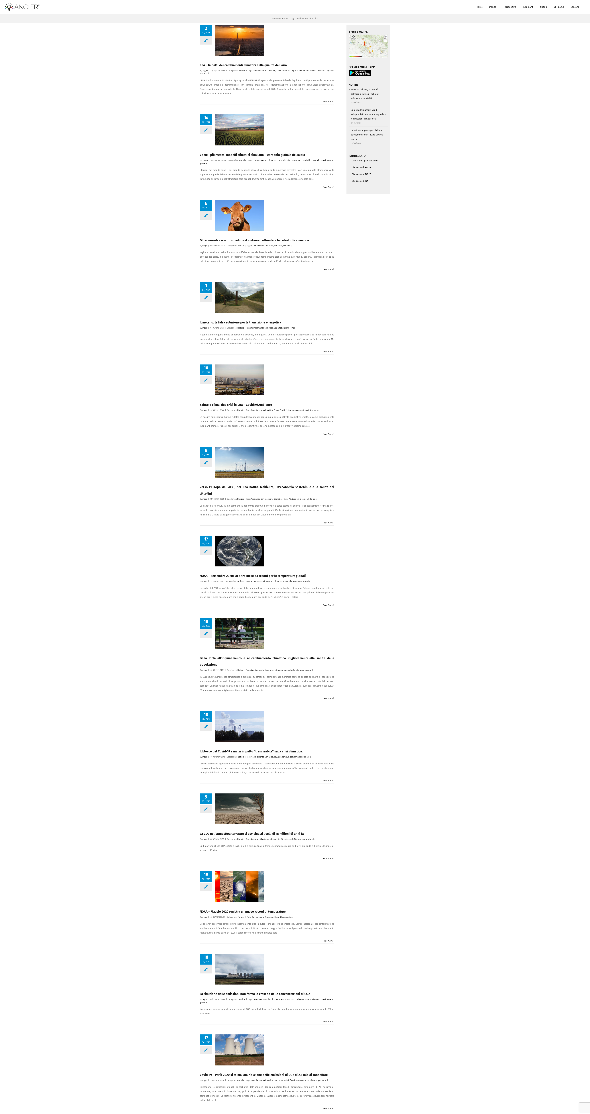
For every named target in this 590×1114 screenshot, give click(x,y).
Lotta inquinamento (283, 670)
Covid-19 (283, 410)
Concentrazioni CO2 (285, 999)
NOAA (285, 581)
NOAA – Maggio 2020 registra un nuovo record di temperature (243, 911)
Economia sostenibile (302, 499)
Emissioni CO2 (302, 999)
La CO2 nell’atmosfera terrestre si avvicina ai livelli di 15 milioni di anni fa (252, 834)
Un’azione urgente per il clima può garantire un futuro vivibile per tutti (367, 135)
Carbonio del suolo (287, 160)
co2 (299, 160)
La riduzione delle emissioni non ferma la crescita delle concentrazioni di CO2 (255, 994)
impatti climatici (318, 70)
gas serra (278, 246)
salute (317, 410)
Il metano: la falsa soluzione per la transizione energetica (240, 322)
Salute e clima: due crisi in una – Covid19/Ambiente (236, 405)
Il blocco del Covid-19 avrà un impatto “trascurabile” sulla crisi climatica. (251, 751)
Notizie (242, 70)
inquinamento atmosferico (300, 410)
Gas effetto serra (281, 328)
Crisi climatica (283, 70)
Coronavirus (301, 1080)
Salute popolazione (302, 670)
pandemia (282, 757)
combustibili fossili (286, 1080)
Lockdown (314, 999)
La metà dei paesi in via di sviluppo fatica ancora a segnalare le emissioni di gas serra (368, 114)
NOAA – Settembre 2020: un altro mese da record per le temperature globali (253, 576)
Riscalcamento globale (299, 581)
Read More (328, 101)
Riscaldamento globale (298, 757)
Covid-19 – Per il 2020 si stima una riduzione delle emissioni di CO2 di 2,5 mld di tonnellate (264, 1075)
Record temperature (283, 917)
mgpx (205, 70)
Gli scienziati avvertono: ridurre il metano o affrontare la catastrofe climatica (254, 240)
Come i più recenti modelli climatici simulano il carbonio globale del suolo (252, 155)
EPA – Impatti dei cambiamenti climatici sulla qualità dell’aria (243, 65)
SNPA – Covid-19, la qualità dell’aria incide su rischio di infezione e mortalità (365, 94)
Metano (286, 246)
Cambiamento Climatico (264, 70)
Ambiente (255, 499)
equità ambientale (300, 70)
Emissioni (312, 1080)
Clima (276, 410)
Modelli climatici (311, 160)
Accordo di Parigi (258, 839)
